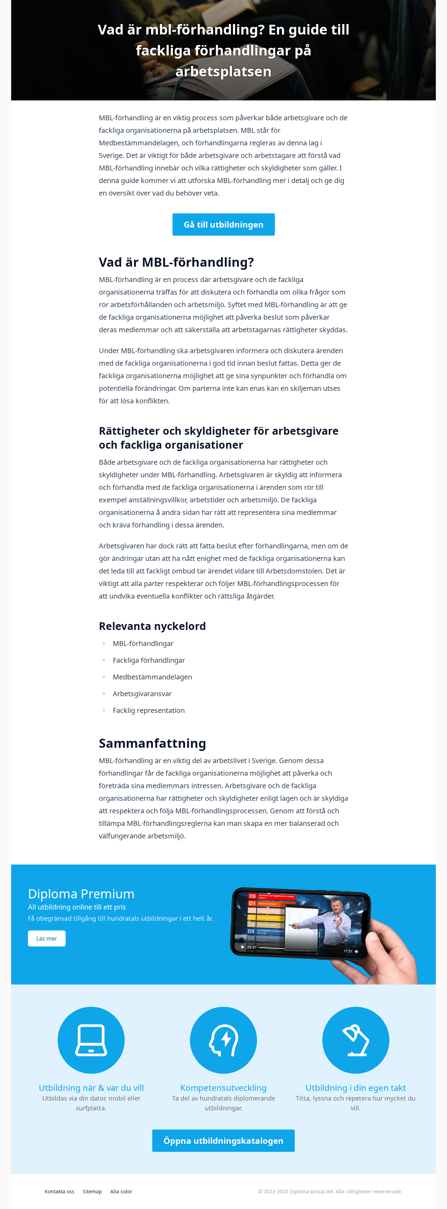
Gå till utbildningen (224, 224)
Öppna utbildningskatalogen (223, 1140)
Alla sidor (121, 1191)
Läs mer (46, 938)
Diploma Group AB (311, 1191)
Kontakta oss (59, 1191)
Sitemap (92, 1191)
